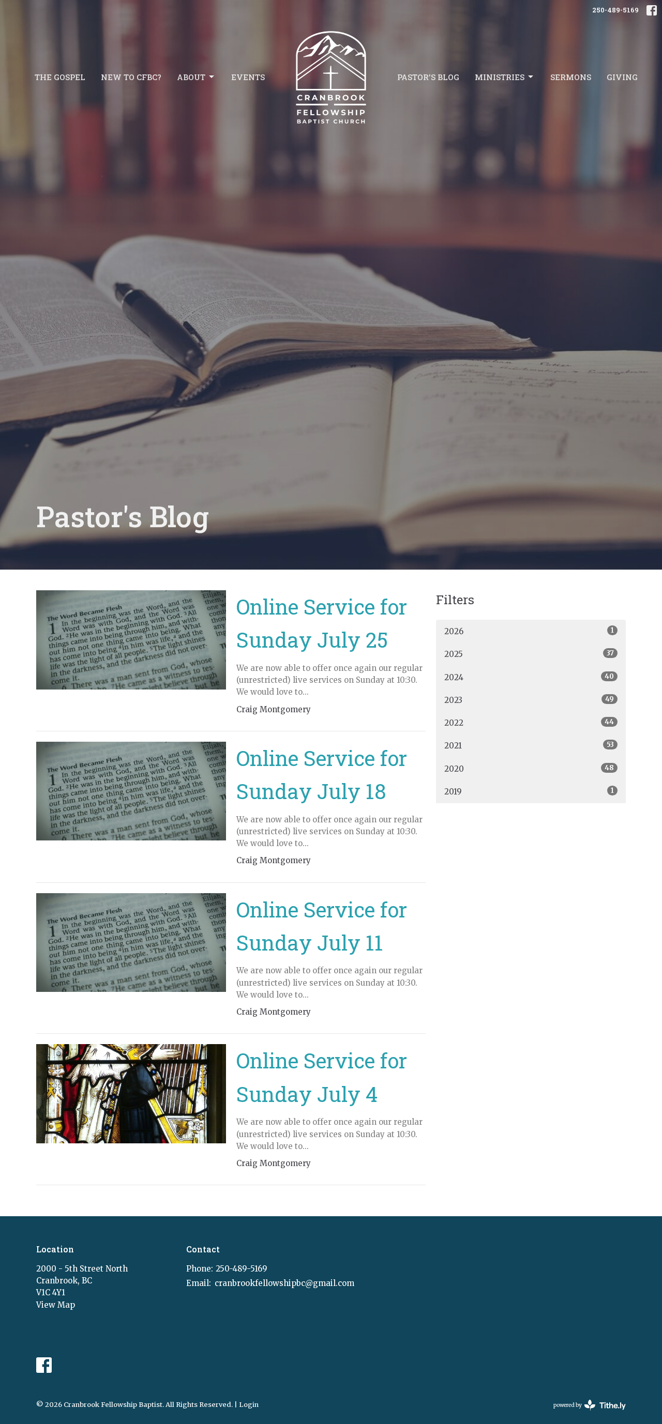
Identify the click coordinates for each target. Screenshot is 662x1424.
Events (248, 77)
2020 (529, 768)
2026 (529, 631)
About (191, 77)
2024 (529, 677)
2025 (529, 654)
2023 (529, 700)
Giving (622, 77)
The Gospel (60, 77)
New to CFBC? (131, 77)
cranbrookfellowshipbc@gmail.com (284, 1283)
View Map (55, 1305)
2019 (529, 791)
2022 (529, 722)
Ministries (499, 77)
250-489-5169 (615, 9)
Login (249, 1404)
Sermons (570, 77)
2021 (529, 745)
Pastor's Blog (428, 77)
